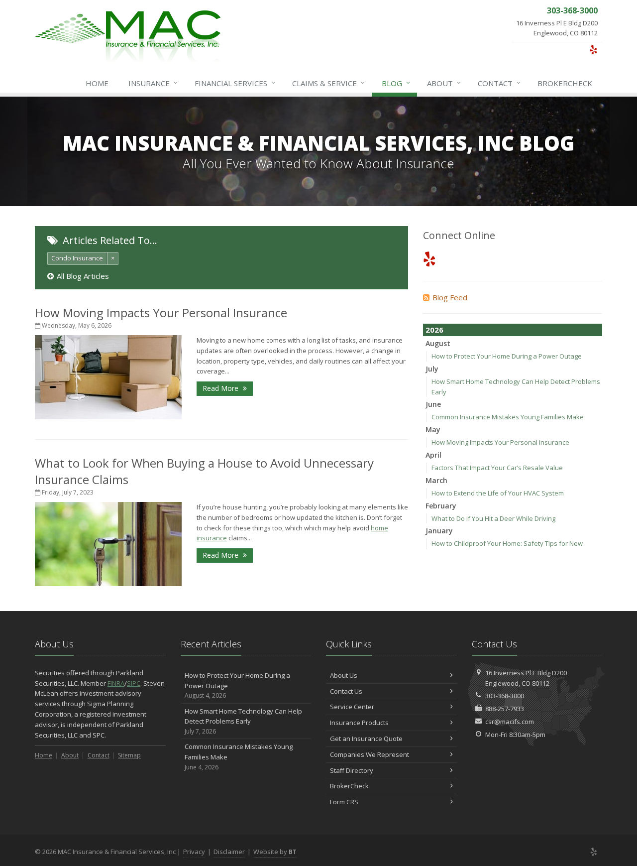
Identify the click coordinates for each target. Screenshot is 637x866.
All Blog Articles (83, 276)
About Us (343, 675)
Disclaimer (229, 851)
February (440, 505)
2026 (434, 330)
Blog (396, 83)
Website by (275, 851)
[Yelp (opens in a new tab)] (593, 49)
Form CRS (344, 801)
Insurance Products (359, 722)
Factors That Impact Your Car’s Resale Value (497, 467)
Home (97, 83)
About (444, 83)
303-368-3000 (504, 695)
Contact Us (346, 691)
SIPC (133, 683)
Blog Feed (449, 297)
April (433, 455)
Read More (221, 388)
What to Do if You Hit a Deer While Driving (493, 518)
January (439, 530)
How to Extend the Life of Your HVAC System (497, 493)
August (437, 343)
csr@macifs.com (509, 721)
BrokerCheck (564, 83)
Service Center (352, 706)
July (431, 368)
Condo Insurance (77, 257)
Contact (499, 83)
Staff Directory (351, 770)
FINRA (115, 683)
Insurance (153, 83)
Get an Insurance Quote (366, 738)
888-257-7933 (504, 708)
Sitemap (129, 755)
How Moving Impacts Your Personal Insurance (161, 312)
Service (328, 83)
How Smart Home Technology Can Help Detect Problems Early (243, 721)
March (436, 480)
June (433, 404)
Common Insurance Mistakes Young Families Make (507, 416)
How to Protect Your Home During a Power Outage (506, 356)
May (432, 429)
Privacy (194, 851)
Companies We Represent (369, 754)
